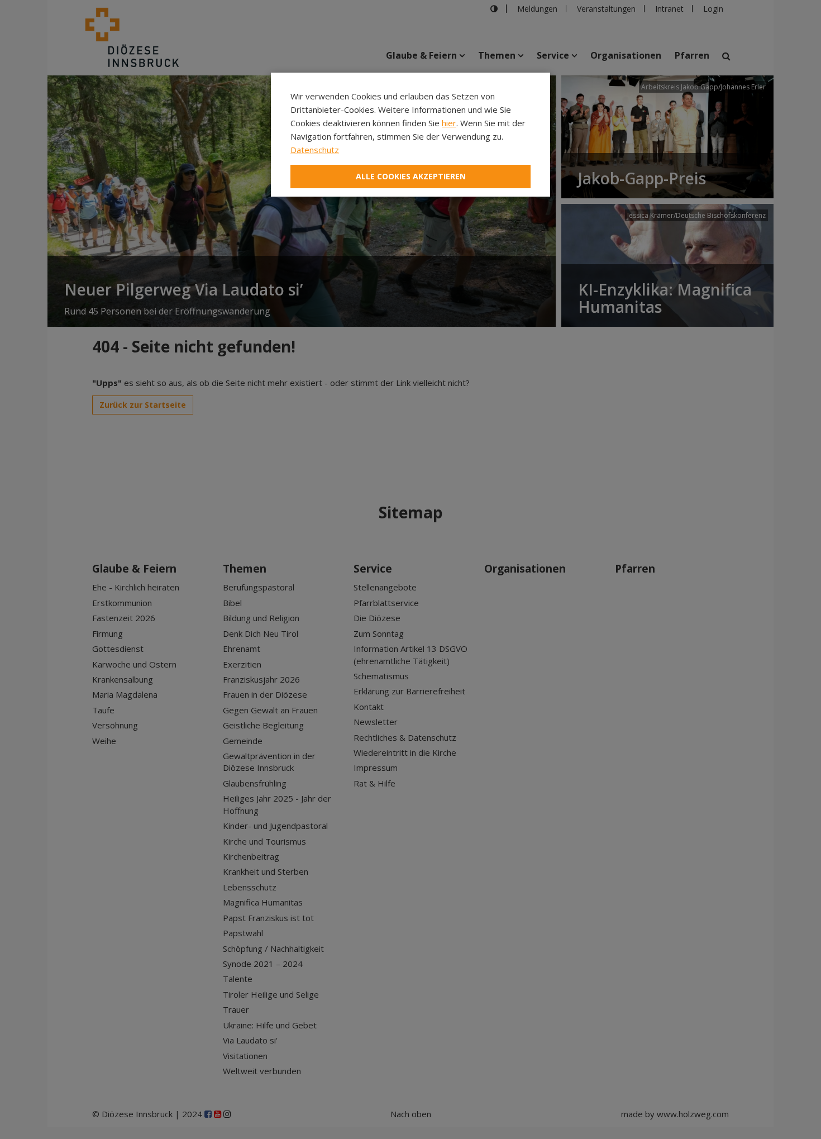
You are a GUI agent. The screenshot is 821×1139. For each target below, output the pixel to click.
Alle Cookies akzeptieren (411, 176)
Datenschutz (314, 149)
